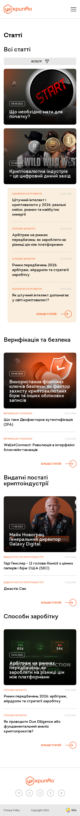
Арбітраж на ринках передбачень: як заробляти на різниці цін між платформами (39, 240)
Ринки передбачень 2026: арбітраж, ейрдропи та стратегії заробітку (40, 270)
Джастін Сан (15, 589)
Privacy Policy (12, 810)
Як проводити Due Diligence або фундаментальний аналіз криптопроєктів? (32, 726)
